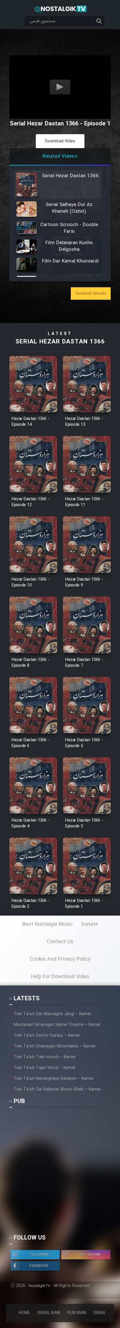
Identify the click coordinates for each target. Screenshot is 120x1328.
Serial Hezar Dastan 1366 (60, 342)
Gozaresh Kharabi (90, 293)
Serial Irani (48, 1313)
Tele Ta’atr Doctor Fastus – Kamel (47, 1035)
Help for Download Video (60, 977)
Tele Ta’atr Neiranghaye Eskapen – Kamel (53, 1078)
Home (24, 1313)
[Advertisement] (60, 1173)
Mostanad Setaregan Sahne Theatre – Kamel (57, 1025)
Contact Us (60, 942)
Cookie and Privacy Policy (60, 959)
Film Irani (76, 1313)
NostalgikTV (39, 1286)
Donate (89, 924)
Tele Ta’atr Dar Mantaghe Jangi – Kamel (52, 1014)
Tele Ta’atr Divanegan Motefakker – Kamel (54, 1046)
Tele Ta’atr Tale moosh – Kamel (44, 1057)
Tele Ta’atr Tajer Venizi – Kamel (44, 1068)
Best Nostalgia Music (47, 924)
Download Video (60, 141)
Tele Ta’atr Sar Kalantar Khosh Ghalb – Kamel (57, 1089)
